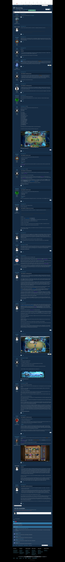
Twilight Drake (34, 288)
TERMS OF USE (29, 558)
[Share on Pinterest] (16, 521)
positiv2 (17, 60)
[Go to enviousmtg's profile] (17, 276)
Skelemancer (40, 306)
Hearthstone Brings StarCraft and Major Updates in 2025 (21, 528)
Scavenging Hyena (25, 180)
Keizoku (17, 84)
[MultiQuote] (21, 17)
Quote (23, 34)
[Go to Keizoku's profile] (17, 88)
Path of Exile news (15, 551)
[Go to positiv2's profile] (17, 65)
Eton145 (17, 233)
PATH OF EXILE (14, 548)
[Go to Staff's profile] (14, 530)
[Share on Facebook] (14, 521)
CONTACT (17, 558)
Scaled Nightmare (45, 259)
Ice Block (38, 259)
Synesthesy (17, 204)
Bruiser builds (39, 550)
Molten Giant (23, 164)
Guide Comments (26, 5)
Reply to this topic (32, 10)
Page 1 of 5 (23, 505)
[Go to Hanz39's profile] (17, 307)
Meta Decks (27, 550)
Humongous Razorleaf (26, 305)
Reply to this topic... (20, 513)
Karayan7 (17, 37)
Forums (16, 5)
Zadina (17, 256)
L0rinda (17, 416)
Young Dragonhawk (33, 219)
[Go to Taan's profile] (17, 52)
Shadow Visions (36, 291)
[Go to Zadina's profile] (17, 260)
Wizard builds (33, 554)
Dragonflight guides (21, 552)
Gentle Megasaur (46, 263)
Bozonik (17, 383)
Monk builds (33, 552)
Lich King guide (32, 15)
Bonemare (38, 306)
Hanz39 (17, 303)
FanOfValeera (17, 436)
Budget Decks (27, 551)
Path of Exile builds (15, 550)
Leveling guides (21, 553)
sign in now (28, 509)
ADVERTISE (20, 558)
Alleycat (46, 179)
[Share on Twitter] (13, 521)
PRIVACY (26, 558)
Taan (17, 48)
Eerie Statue (22, 305)
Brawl (41, 259)
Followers (47, 9)
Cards (26, 554)
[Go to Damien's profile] (14, 8)
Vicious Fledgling (32, 181)
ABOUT (14, 558)
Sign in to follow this (48, 8)
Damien (17, 9)
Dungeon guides (46, 550)
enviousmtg (17, 272)
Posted (23, 26)
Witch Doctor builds (34, 553)
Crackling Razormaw (25, 181)
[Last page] (21, 12)
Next (19, 12)
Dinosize (35, 306)
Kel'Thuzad (40, 75)
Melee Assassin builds (40, 552)
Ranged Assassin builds (40, 551)
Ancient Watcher (31, 305)
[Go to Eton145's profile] (17, 237)
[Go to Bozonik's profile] (17, 388)
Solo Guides (27, 553)
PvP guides (20, 551)
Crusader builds (33, 550)
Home (14, 5)
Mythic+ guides (21, 550)
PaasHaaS (17, 95)
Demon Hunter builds (34, 551)
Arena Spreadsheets (28, 552)
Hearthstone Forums (21, 5)
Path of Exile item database (16, 552)
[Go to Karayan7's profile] (17, 41)
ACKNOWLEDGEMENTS (34, 558)
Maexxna (47, 437)
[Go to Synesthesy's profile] (17, 208)
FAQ (23, 558)
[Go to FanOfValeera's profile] (17, 441)
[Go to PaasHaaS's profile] (17, 100)
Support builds (39, 553)
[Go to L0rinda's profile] (17, 420)
